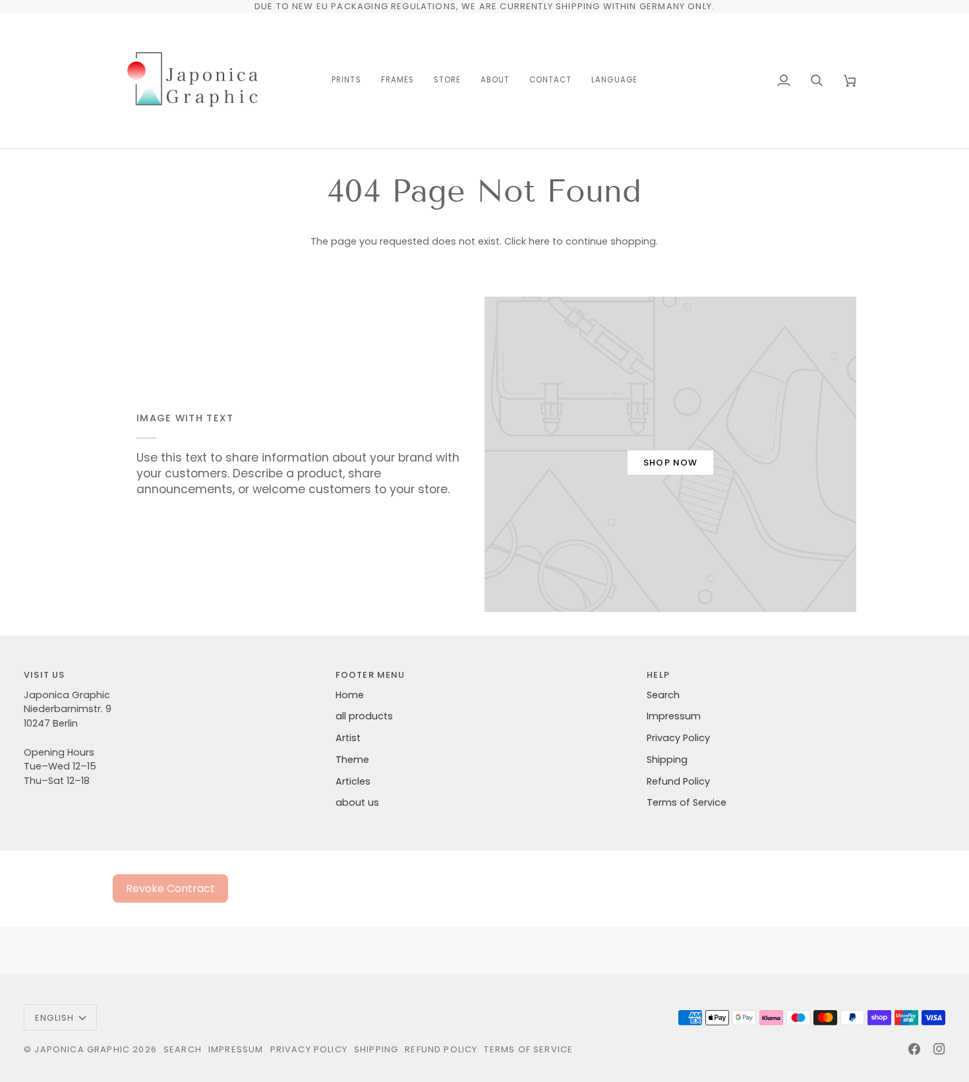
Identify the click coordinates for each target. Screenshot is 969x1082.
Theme (352, 759)
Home (350, 695)
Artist (348, 737)
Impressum (674, 716)
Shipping (667, 759)
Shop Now (670, 462)
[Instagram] (939, 1049)
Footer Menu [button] (370, 675)
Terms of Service (686, 802)
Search (663, 695)
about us (357, 802)
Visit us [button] (44, 675)
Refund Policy (678, 781)
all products (364, 716)
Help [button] (658, 675)
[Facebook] (914, 1049)
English (54, 1017)
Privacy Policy (678, 737)
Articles (353, 781)
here (539, 241)
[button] (346, 80)
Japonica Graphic (82, 1049)
